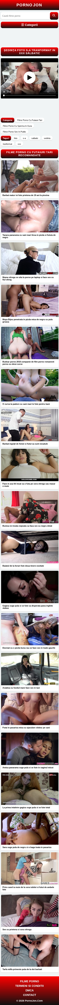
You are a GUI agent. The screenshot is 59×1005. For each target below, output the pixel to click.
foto (15, 138)
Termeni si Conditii (29, 985)
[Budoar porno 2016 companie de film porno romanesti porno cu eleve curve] (29, 343)
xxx (19, 144)
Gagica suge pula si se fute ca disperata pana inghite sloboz (27, 607)
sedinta (47, 138)
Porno (29, 5)
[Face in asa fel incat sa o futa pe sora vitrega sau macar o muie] (29, 465)
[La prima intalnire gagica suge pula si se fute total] (29, 789)
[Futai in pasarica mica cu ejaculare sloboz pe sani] (29, 709)
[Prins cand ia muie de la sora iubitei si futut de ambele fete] (29, 868)
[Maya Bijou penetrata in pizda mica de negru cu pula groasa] (29, 301)
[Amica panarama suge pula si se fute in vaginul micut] (29, 749)
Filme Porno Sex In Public (14, 132)
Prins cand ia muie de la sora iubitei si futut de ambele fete (28, 888)
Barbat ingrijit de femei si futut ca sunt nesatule (25, 444)
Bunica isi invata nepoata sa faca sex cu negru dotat (27, 526)
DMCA (30, 990)
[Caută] (54, 16)
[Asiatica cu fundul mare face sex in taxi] (29, 669)
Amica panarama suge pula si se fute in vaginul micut (27, 767)
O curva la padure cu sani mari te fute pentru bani (26, 404)
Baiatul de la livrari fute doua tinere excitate (23, 566)
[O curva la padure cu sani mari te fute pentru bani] (29, 385)
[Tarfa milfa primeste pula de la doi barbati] (29, 950)
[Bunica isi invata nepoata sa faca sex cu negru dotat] (29, 507)
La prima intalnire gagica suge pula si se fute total (26, 807)
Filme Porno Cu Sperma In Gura (17, 126)
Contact (29, 994)
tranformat (7, 144)
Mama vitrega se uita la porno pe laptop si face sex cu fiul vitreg (28, 278)
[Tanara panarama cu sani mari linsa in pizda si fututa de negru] (29, 216)
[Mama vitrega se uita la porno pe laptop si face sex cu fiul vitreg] (29, 258)
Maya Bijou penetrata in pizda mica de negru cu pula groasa (27, 320)
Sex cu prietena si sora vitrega (16, 929)
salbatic (34, 138)
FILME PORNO (29, 981)
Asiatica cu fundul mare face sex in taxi (21, 688)
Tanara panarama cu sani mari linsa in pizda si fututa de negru (29, 236)
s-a (24, 138)
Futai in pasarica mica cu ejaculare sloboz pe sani (26, 727)
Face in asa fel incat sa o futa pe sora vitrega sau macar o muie (28, 485)
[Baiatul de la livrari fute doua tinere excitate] (29, 547)
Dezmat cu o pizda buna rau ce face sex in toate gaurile (28, 648)
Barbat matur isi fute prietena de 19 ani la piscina (25, 195)
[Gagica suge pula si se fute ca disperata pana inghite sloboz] (29, 587)
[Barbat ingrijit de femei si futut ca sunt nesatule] (29, 425)
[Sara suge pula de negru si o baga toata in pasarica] (29, 828)
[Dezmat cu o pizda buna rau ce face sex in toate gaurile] (29, 629)
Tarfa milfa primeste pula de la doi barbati (22, 969)
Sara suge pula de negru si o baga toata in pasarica (26, 847)
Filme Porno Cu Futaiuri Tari (29, 120)
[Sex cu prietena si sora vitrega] (29, 911)
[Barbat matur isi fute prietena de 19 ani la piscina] (29, 176)
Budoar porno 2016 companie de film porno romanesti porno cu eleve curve (28, 363)
